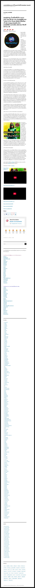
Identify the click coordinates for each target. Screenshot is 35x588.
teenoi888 (6, 437)
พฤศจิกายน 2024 (7, 551)
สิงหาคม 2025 (6, 540)
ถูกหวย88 (5, 456)
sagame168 (23, 571)
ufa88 (5, 442)
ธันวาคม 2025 (6, 535)
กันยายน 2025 (6, 539)
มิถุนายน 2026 (6, 528)
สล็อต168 (5, 474)
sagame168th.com (7, 419)
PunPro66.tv (6, 408)
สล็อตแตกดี (6, 496)
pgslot (4, 273)
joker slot (5, 281)
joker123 (4, 256)
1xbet (5, 329)
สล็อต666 (5, 478)
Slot (9, 573)
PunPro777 (9, 571)
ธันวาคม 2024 (6, 550)
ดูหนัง (5, 455)
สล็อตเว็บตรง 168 (7, 495)
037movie (6, 322)
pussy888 (5, 264)
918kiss (4, 287)
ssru (5, 436)
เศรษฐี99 (5, 515)
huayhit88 (6, 364)
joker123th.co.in (7, 372)
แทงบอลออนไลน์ (6, 516)
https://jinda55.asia (6, 258)
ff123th (5, 354)
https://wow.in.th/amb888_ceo (8, 201)
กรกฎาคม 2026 (6, 527)
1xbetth (4, 270)
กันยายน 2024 (6, 553)
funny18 (5, 357)
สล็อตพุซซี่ (5, 489)
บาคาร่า (5, 459)
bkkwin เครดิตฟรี (7, 346)
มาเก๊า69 (5, 467)
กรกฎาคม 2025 (6, 541)
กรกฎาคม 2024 (6, 556)
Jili (4, 366)
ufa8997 (5, 443)
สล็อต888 (5, 480)
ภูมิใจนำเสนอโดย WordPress (20, 585)
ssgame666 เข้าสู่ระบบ (8, 435)
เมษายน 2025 (6, 545)
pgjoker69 (6, 396)
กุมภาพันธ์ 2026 (6, 533)
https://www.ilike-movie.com (8, 305)
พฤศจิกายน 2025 (7, 537)
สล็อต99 (5, 485)
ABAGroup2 (6, 336)
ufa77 (5, 441)
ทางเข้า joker (5, 280)
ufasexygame (6, 447)
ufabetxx (5, 444)
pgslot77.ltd (6, 401)
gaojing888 (6, 359)
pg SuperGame (6, 389)
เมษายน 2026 (6, 531)
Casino (5, 352)
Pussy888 (6, 413)
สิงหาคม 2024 (6, 555)
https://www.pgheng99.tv (7, 300)
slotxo (4, 267)
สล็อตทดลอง (5, 268)
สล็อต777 (5, 479)
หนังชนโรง (5, 304)
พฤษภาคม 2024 (6, 557)
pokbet (5, 406)
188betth (5, 328)
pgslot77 (4, 299)
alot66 (5, 339)
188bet (5, 327)
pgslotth (5, 405)
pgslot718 (6, 399)
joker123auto (6, 371)
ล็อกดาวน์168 (6, 471)
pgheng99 (6, 395)
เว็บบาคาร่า (5, 311)
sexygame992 (6, 426)
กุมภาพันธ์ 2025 (6, 547)
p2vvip (5, 383)
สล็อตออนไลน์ (6, 491)
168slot (5, 324)
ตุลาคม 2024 (6, 552)
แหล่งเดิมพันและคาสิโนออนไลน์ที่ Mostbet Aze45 (17, 5)
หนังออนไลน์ (6, 498)
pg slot (4, 274)
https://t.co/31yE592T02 (7, 208)
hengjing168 (22, 567)
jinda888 (5, 369)
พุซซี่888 (5, 466)
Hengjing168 (5, 257)
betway (5, 345)
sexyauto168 (6, 424)
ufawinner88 (6, 448)
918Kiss (5, 333)
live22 (5, 377)
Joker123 (5, 370)
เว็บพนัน (5, 508)
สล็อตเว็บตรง (5, 261)
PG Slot (5, 387)
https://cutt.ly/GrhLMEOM (8, 206)
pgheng (5, 394)
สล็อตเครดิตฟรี (6, 492)
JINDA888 (5, 262)
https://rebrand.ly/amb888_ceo (8, 185)
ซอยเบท (5, 453)
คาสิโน (5, 450)
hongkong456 (6, 363)
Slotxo (5, 431)
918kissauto (6, 334)
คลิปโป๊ (4, 269)
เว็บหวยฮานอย (6, 513)
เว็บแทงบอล (6, 514)
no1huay (5, 381)
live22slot (5, 303)
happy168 (6, 360)
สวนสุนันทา (6, 497)
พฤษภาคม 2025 (6, 544)
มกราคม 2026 (6, 534)
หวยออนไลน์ (5, 282)
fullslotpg (8, 567)
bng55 (5, 347)
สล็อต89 (5, 483)
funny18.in (6, 358)
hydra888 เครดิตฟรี (7, 365)
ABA (5, 335)
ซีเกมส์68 (5, 454)
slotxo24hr (6, 432)
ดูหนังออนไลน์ (5, 279)
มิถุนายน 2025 (6, 543)
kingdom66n (6, 375)
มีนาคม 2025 (6, 546)
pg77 (5, 390)
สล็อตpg (5, 486)
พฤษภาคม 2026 (6, 529)
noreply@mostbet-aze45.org (16, 223)
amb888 (9, 163)
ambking (12, 165)
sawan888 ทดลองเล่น (7, 420)
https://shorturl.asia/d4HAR (8, 203)
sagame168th (6, 418)
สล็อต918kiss (6, 484)
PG (11, 569)
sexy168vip (6, 423)
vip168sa (5, 449)
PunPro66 (6, 407)
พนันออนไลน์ (6, 465)
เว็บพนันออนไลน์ (6, 509)
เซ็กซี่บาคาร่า (6, 580)
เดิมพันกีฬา (6, 504)
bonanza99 (6, 348)
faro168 (5, 353)
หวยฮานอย (6, 501)
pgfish (5, 393)
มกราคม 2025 (6, 549)
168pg (5, 323)
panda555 (6, 384)
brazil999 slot (6, 351)
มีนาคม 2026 (6, 532)
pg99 (13, 569)
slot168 (5, 430)
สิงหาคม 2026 (6, 526)
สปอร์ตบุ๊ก (5, 472)
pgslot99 (5, 263)
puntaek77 (6, 412)
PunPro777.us (6, 411)
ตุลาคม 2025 (6, 538)
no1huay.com (6, 382)
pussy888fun (6, 414)
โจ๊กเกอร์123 (10, 580)
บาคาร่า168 (5, 297)
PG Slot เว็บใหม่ (6, 388)
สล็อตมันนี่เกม (6, 490)
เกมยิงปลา (5, 502)
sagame (4, 291)
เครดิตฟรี (5, 503)
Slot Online (6, 429)
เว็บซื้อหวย (5, 507)
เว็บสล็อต (5, 510)
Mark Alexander (16, 221)
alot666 (5, 340)
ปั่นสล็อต (5, 462)
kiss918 (4, 275)
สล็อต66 (5, 477)
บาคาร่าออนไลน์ (6, 461)
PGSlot (20, 569)
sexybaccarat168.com (8, 425)
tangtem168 (21, 573)
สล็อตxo (10, 578)
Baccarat (5, 342)
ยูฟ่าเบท (5, 468)
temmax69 (6, 438)
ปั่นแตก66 (5, 576)
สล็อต (5, 473)
